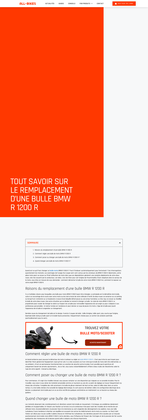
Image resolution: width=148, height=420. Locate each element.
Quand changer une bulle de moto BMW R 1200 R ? (53, 261)
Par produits (85, 3)
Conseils (71, 3)
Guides (61, 3)
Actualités (49, 3)
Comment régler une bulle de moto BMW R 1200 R (53, 253)
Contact (100, 3)
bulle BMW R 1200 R (87, 359)
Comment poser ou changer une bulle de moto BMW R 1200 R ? (57, 257)
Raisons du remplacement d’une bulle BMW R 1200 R (53, 250)
